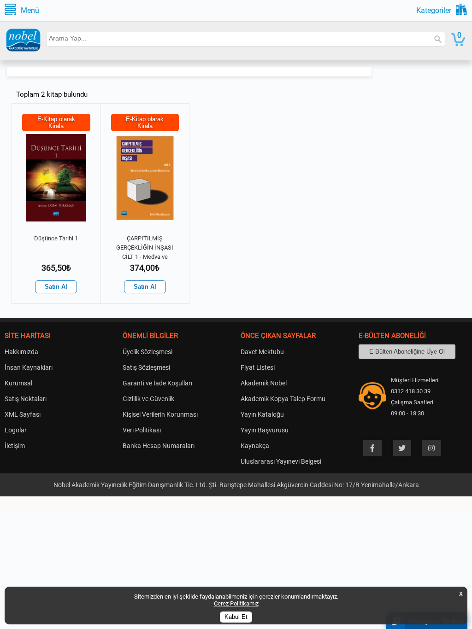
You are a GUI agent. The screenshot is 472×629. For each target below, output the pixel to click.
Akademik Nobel (264, 383)
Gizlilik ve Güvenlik (148, 398)
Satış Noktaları (26, 398)
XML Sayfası (23, 414)
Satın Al (56, 287)
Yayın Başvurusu (265, 430)
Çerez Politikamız (236, 603)
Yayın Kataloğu (262, 414)
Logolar (16, 430)
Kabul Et (236, 617)
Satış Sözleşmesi (146, 367)
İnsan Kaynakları (29, 367)
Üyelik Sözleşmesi (147, 351)
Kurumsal (18, 383)
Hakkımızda (21, 351)
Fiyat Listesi (258, 367)
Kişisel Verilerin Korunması (160, 414)
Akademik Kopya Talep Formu (283, 398)
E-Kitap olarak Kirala (56, 122)
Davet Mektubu (262, 351)
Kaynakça (255, 445)
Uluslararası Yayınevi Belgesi (281, 461)
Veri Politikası (142, 430)
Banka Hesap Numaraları (159, 445)
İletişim (15, 445)
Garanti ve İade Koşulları (157, 383)
